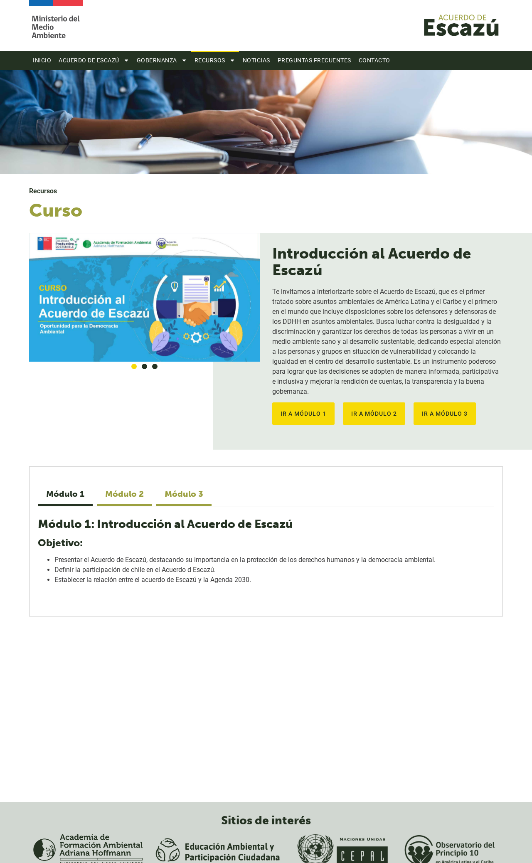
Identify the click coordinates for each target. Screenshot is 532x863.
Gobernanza (157, 60)
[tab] (65, 494)
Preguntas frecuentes (314, 60)
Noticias (256, 60)
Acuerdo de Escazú (89, 60)
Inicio (42, 60)
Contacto (374, 60)
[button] (134, 366)
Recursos (210, 60)
